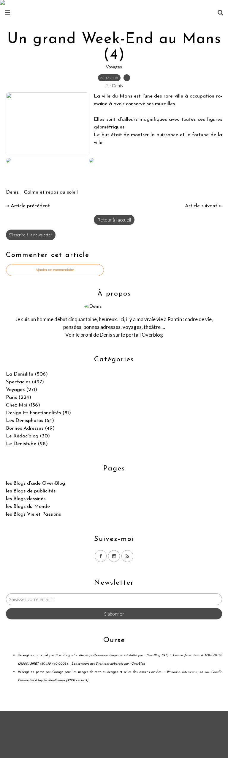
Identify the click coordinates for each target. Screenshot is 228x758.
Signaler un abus (166, 742)
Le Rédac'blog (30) (28, 436)
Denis (106, 335)
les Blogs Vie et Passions (33, 514)
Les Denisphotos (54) (30, 420)
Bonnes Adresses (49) (30, 428)
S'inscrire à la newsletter (31, 234)
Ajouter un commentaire (55, 270)
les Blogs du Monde (28, 506)
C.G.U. (191, 742)
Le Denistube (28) (27, 443)
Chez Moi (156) (23, 405)
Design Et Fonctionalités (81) (38, 412)
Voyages (114, 66)
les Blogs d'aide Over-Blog (35, 483)
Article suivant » (203, 205)
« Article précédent (28, 205)
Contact (140, 742)
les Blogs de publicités (31, 491)
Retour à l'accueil (114, 219)
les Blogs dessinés (25, 498)
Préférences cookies (143, 749)
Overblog (129, 724)
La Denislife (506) (27, 374)
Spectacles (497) (25, 382)
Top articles (118, 742)
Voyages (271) (21, 389)
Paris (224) (18, 397)
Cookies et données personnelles (93, 749)
